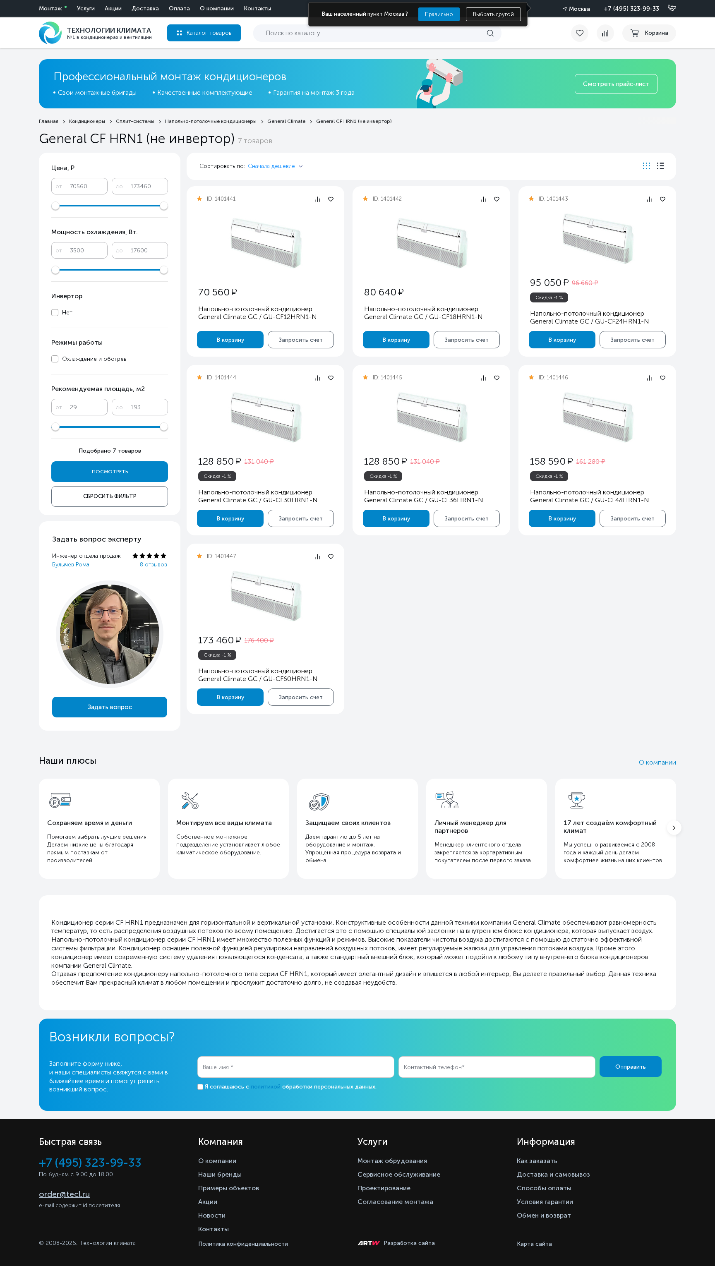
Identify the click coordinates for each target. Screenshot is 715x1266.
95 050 (549, 282)
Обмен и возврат (544, 1215)
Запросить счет (301, 339)
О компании (217, 8)
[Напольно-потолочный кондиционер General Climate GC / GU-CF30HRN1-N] (265, 417)
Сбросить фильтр (110, 496)
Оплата (179, 8)
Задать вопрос (110, 707)
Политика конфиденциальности (243, 1243)
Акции (113, 8)
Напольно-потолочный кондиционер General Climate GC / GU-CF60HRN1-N (258, 675)
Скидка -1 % (549, 297)
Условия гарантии (545, 1202)
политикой (266, 1086)
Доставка (145, 8)
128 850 (219, 461)
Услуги (86, 8)
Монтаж (50, 8)
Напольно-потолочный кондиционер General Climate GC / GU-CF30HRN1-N (258, 496)
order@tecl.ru (64, 1194)
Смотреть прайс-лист (616, 84)
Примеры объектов (228, 1188)
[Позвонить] (667, 8)
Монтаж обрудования (392, 1161)
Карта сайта (534, 1243)
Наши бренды (220, 1174)
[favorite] (584, 33)
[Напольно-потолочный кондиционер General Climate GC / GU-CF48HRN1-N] (597, 417)
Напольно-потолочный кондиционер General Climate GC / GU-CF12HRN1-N (257, 313)
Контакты (257, 8)
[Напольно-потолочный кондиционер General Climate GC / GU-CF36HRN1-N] (431, 417)
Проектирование (384, 1188)
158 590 (551, 461)
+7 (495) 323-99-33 (631, 8)
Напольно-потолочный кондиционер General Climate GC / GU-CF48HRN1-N (589, 496)
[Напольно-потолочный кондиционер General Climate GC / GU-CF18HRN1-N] (431, 243)
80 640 (383, 292)
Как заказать (537, 1161)
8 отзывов (153, 564)
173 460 (219, 640)
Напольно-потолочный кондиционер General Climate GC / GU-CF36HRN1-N (423, 496)
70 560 (217, 292)
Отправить (630, 1066)
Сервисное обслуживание (399, 1174)
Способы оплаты (544, 1188)
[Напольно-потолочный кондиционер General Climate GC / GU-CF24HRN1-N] (597, 238)
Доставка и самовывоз (553, 1174)
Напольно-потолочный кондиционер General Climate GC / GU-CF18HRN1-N (423, 313)
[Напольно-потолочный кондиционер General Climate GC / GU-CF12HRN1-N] (265, 243)
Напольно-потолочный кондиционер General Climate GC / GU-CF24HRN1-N (589, 317)
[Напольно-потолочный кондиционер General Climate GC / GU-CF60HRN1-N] (265, 596)
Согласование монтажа (395, 1202)
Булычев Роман (72, 564)
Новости (212, 1215)
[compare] (605, 33)
